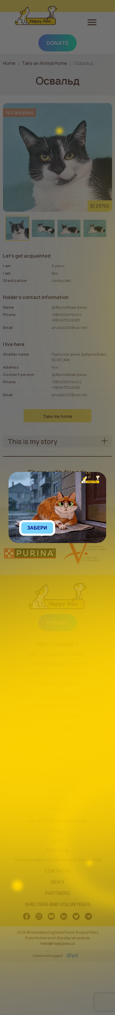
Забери (37, 527)
